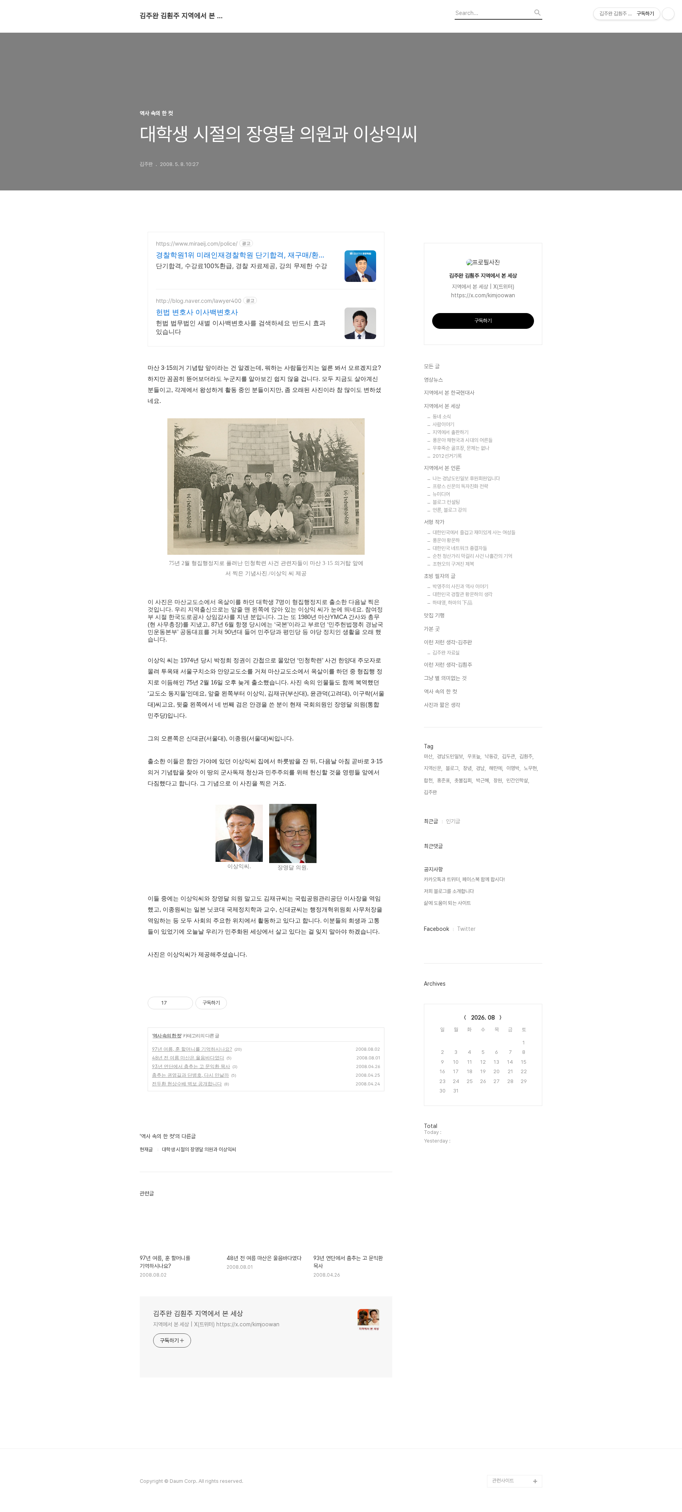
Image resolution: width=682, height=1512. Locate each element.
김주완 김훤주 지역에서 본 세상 (183, 16)
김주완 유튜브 (506, 1443)
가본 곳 (432, 629)
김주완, (431, 792)
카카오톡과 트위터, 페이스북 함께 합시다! (464, 879)
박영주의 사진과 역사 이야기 (460, 586)
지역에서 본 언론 (442, 468)
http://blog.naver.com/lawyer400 (199, 300)
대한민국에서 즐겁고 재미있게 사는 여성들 (474, 532)
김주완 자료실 (446, 653)
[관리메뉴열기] (668, 14)
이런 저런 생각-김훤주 (448, 665)
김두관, (509, 756)
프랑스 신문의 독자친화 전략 (460, 486)
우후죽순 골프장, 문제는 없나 (461, 448)
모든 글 (432, 366)
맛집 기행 (434, 615)
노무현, (531, 768)
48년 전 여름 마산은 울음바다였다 (188, 1058)
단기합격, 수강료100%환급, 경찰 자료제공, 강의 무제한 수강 (241, 266)
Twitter (466, 929)
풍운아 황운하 (446, 540)
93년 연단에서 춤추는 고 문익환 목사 (191, 1066)
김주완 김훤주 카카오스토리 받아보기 (515, 1424)
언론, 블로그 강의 (450, 510)
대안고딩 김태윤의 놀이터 (515, 1399)
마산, (429, 756)
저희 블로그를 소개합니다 (449, 891)
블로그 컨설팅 (446, 502)
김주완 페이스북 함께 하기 (516, 1374)
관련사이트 (503, 1481)
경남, (481, 768)
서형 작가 (434, 522)
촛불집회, (463, 780)
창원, (498, 780)
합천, (429, 780)
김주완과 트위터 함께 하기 (516, 1323)
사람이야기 (443, 424)
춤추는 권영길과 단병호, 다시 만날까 (190, 1075)
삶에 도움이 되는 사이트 (447, 903)
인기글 (453, 821)
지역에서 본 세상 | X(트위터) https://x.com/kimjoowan (216, 1324)
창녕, (468, 768)
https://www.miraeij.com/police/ (197, 243)
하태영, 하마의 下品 (452, 603)
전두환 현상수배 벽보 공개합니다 (187, 1084)
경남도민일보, (450, 756)
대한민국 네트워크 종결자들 (460, 548)
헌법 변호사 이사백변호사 (197, 312)
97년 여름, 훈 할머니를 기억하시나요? (192, 1049)
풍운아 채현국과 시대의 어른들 (463, 440)
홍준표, (444, 780)
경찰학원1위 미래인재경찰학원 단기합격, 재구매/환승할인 (241, 255)
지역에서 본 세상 (442, 406)
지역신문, (433, 768)
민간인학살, (517, 780)
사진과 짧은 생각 (442, 705)
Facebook (436, 929)
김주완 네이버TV (509, 1456)
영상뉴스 (433, 380)
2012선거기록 (447, 456)
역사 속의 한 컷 (167, 1035)
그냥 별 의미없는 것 (445, 678)
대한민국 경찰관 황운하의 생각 (463, 594)
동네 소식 (442, 416)
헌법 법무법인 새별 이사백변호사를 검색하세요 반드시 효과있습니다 (241, 327)
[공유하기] (174, 1003)
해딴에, (496, 768)
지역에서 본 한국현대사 (449, 393)
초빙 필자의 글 (439, 576)
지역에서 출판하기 (450, 432)
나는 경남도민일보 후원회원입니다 (466, 478)
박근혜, (483, 780)
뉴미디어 (441, 494)
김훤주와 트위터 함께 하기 (516, 1348)
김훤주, (526, 756)
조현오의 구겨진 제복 (453, 564)
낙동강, (492, 756)
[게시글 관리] (184, 1003)
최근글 (431, 821)
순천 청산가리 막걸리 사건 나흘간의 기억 (472, 556)
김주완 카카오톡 (508, 1468)
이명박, (513, 768)
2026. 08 (483, 1017)
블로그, (453, 768)
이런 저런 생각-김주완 (448, 642)
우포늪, (474, 756)
